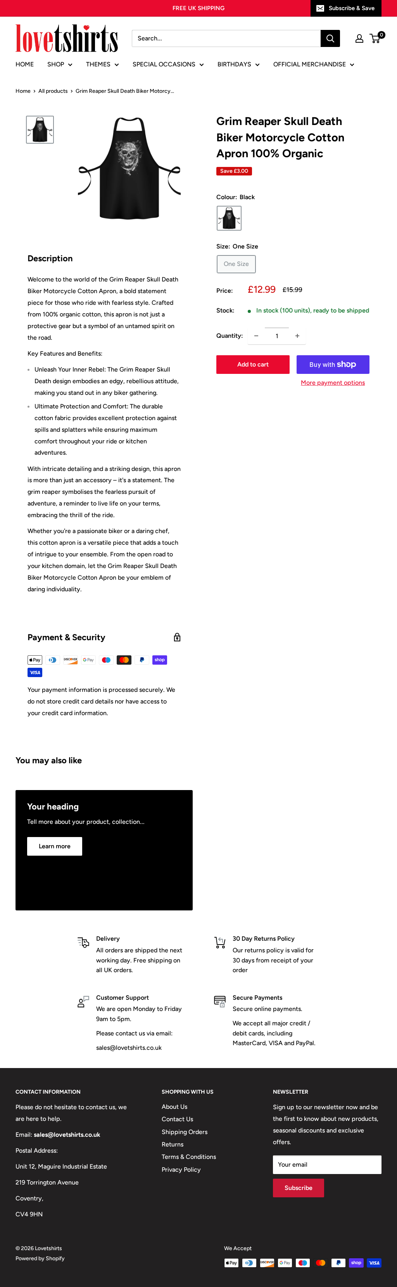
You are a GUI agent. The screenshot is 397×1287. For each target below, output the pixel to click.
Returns (172, 1144)
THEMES (98, 64)
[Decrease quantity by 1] (256, 336)
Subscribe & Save (352, 8)
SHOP (55, 64)
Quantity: (229, 335)
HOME (25, 64)
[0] (375, 38)
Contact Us (177, 1119)
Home (23, 91)
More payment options (333, 382)
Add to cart (253, 364)
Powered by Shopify (40, 1258)
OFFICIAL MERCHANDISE (309, 64)
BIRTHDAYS (234, 64)
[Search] (330, 38)
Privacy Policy (181, 1169)
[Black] (229, 218)
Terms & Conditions (189, 1156)
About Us (174, 1106)
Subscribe (298, 1187)
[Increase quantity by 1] (297, 336)
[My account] (359, 38)
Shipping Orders (184, 1132)
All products (53, 91)
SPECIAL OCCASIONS (164, 64)
